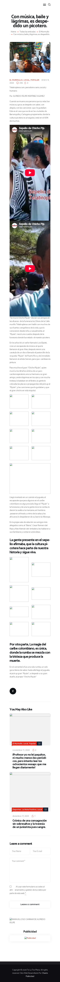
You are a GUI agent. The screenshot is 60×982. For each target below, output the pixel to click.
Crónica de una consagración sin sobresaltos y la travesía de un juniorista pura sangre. (30, 824)
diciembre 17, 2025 (21, 816)
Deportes (17, 809)
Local (27, 80)
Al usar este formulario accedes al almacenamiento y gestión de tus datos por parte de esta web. (28, 890)
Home (13, 32)
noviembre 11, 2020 (21, 750)
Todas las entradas (28, 31)
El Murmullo (44, 32)
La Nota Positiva (29, 809)
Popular (35, 80)
